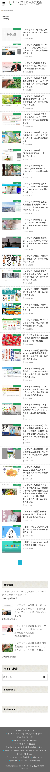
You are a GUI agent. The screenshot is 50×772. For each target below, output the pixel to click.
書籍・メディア (38, 757)
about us (23, 760)
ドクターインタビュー (25, 754)
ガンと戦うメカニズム (25, 737)
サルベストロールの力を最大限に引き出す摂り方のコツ (25, 750)
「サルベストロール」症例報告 (17, 757)
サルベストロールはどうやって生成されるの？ (25, 734)
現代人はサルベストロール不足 (25, 740)
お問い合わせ (35, 760)
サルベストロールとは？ (25, 730)
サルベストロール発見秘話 (25, 744)
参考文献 (13, 760)
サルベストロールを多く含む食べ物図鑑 (21, 747)
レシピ (41, 747)
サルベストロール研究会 (27, 766)
